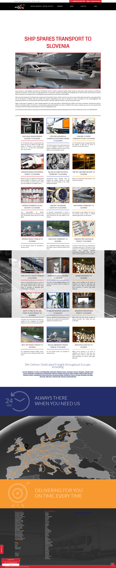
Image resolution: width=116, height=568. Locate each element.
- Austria (46, 512)
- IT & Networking (18, 517)
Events (16, 542)
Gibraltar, (49, 376)
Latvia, (25, 373)
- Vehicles (17, 554)
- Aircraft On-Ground (19, 530)
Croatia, (36, 372)
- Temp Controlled (19, 524)
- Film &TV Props (18, 537)
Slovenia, (43, 376)
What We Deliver (19, 511)
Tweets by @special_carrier (83, 513)
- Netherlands (48, 531)
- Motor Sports (18, 547)
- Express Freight (18, 526)
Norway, (55, 373)
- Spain (46, 537)
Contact (84, 6)
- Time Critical (18, 523)
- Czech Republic (48, 516)
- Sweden (47, 538)
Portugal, (66, 373)
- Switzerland (48, 539)
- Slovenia (47, 553)
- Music (16, 545)
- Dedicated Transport (19, 525)
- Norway (47, 533)
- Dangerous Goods (19, 521)
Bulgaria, (67, 375)
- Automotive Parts (19, 534)
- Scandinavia (48, 543)
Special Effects (48, 6)
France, (64, 372)
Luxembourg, (38, 373)
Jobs (95, 6)
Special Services (36, 6)
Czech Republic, (44, 372)
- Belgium (47, 514)
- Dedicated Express (19, 535)
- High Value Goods (19, 539)
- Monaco (47, 557)
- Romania (47, 551)
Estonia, (78, 375)
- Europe (46, 540)
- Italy (46, 526)
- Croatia (46, 515)
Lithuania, (31, 373)
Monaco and (65, 376)
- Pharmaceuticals (19, 531)
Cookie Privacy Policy (25, 566)
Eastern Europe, (47, 375)
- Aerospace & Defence (20, 516)
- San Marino (47, 558)
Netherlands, (47, 373)
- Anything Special (18, 528)
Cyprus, (73, 375)
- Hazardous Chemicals (20, 538)
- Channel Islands (48, 542)
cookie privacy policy (13, 562)
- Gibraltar (47, 554)
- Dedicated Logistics (19, 512)
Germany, (70, 372)
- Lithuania (47, 529)
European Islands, (58, 375)
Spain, (71, 373)
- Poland (46, 534)
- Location (17, 555)
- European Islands (49, 546)
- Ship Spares (17, 529)
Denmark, (53, 372)
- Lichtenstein (48, 556)
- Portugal (47, 535)
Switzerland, (83, 373)
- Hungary (47, 524)
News (72, 6)
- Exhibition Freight (19, 520)
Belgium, (31, 372)
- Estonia (47, 549)
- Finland (47, 519)
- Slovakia (47, 552)
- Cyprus (46, 548)
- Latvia (46, 528)
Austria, (25, 372)
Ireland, (87, 372)
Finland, (59, 372)
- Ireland (46, 525)
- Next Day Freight (19, 515)
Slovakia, (90, 375)
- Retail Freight (18, 519)
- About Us (17, 553)
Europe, (90, 373)
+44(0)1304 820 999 (86, 1)
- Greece (47, 523)
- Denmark (47, 517)
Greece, (76, 372)
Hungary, (82, 372)
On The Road (18, 558)
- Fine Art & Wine (18, 533)
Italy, (91, 372)
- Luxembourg (48, 530)
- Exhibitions (17, 548)
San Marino (72, 376)
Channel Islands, (28, 375)
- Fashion (17, 543)
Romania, (84, 375)
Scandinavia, (38, 375)
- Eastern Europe (48, 544)
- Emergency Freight (19, 514)
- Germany (47, 521)
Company (60, 6)
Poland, (60, 373)
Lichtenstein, (56, 376)
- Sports (16, 546)
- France (46, 520)
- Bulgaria (47, 547)
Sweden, (76, 373)
